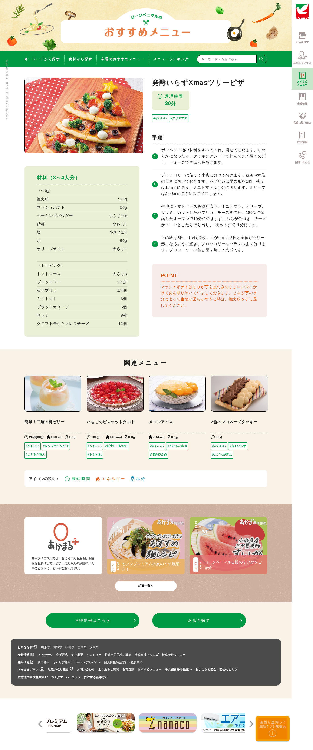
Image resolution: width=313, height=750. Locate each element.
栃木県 (82, 647)
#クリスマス (179, 118)
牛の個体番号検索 (177, 669)
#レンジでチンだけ (56, 446)
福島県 (69, 647)
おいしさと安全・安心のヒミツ (216, 669)
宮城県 (57, 647)
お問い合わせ (86, 669)
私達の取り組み (58, 669)
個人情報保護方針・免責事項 (123, 662)
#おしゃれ (95, 454)
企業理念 (62, 654)
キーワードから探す (42, 59)
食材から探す (81, 59)
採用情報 (24, 662)
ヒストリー (93, 654)
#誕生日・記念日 (116, 446)
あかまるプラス (28, 669)
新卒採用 (44, 662)
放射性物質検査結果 (31, 677)
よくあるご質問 (108, 669)
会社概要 (77, 654)
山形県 (45, 647)
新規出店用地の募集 (118, 654)
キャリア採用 (62, 662)
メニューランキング (171, 59)
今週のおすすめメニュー (123, 59)
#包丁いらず (238, 446)
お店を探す (25, 647)
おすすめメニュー (150, 669)
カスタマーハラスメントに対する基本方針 (79, 677)
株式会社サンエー (174, 654)
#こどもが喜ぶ (35, 454)
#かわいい (160, 118)
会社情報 (24, 654)
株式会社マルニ (145, 654)
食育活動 (128, 669)
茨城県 (94, 647)
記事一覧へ (145, 585)
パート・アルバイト (87, 662)
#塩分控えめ (158, 454)
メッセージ (45, 654)
